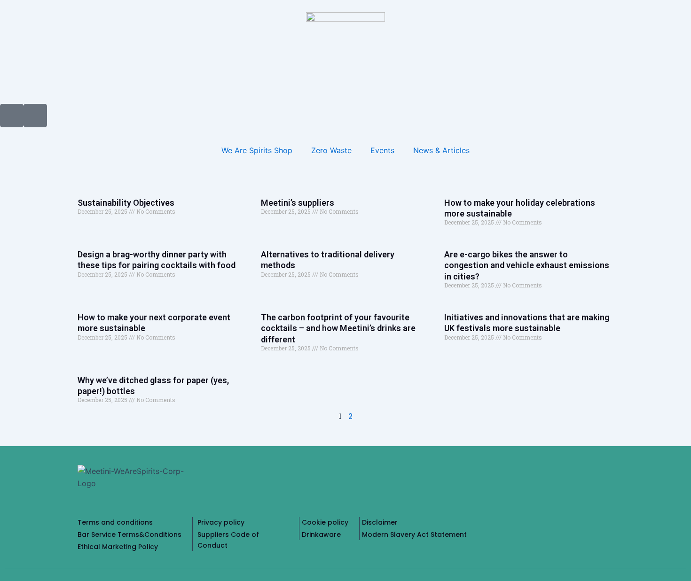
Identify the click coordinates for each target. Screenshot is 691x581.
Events (382, 150)
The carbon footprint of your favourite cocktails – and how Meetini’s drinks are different (338, 328)
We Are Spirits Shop (256, 150)
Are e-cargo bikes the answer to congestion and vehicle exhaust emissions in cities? (526, 265)
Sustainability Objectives (126, 203)
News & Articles (441, 150)
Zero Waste (331, 150)
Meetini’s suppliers (297, 203)
